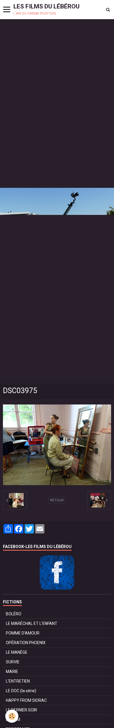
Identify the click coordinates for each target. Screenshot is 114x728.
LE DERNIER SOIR (21, 710)
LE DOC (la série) (21, 690)
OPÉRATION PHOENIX (26, 642)
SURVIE (13, 662)
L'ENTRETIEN (18, 681)
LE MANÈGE (16, 652)
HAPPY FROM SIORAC (26, 700)
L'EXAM (13, 719)
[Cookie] (11, 716)
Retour (57, 500)
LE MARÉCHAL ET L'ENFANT (31, 623)
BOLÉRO (13, 614)
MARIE (12, 671)
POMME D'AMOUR (22, 633)
